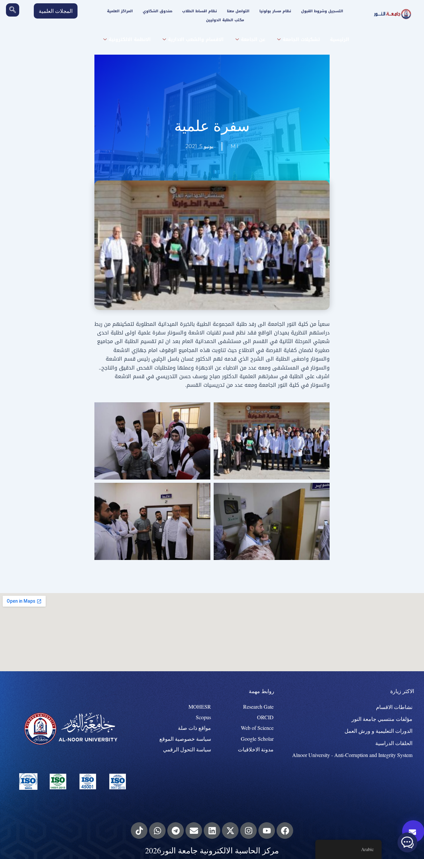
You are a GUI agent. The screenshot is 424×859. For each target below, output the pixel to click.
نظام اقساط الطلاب (199, 11)
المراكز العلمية (120, 11)
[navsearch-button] (12, 10)
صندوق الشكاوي (157, 11)
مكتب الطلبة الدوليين (225, 20)
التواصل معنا (238, 11)
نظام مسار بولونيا (275, 11)
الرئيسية (339, 39)
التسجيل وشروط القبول (322, 11)
